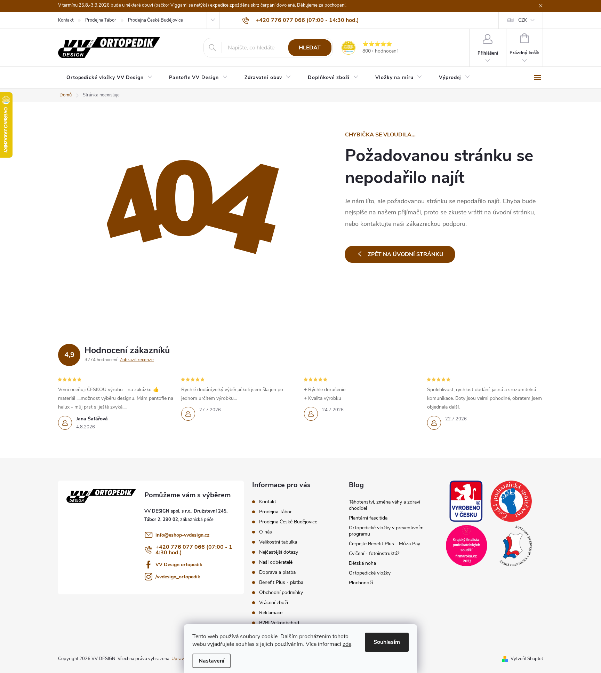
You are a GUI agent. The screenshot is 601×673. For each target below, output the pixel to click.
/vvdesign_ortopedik (177, 576)
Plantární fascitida (368, 518)
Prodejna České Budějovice (155, 20)
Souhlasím (387, 642)
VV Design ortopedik (178, 564)
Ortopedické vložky (370, 573)
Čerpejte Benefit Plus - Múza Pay (384, 543)
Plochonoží (361, 582)
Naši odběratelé (276, 562)
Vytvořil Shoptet (527, 659)
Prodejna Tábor (100, 20)
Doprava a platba (277, 572)
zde (347, 644)
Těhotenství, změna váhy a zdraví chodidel (384, 505)
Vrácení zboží (273, 602)
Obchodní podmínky (281, 592)
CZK (522, 20)
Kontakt (65, 20)
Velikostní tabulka (278, 542)
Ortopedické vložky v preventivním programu (386, 530)
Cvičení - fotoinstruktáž (374, 553)
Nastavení (211, 661)
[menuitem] (109, 77)
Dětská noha (362, 563)
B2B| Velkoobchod (279, 622)
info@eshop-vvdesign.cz (182, 535)
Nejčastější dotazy (278, 552)
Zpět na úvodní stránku (405, 254)
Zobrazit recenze (137, 360)
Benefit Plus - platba (281, 582)
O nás (265, 532)
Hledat (310, 48)
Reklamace (270, 612)
